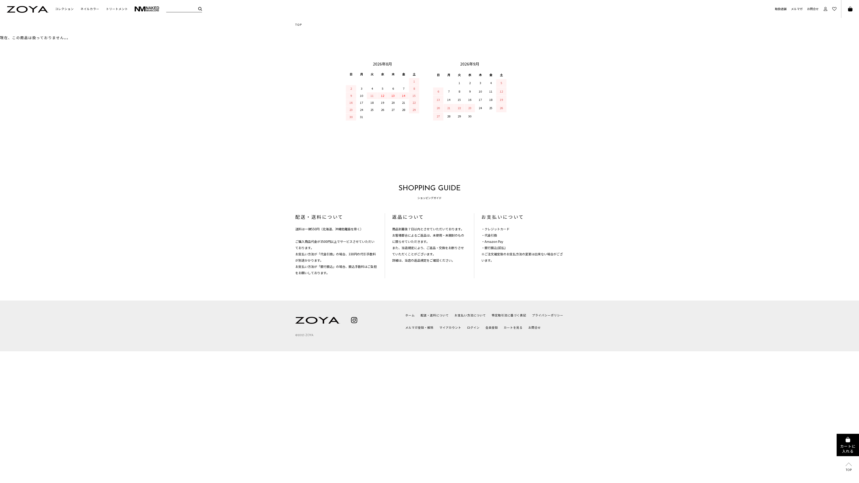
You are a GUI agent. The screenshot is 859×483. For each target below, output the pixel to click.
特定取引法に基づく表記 (509, 315)
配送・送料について (435, 315)
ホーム (410, 315)
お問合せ (813, 9)
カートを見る (513, 327)
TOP (298, 24)
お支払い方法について (470, 315)
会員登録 (491, 327)
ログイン (473, 327)
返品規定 (420, 260)
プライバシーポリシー (547, 315)
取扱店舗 (781, 9)
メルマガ (797, 9)
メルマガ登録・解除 (419, 327)
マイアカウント (450, 327)
